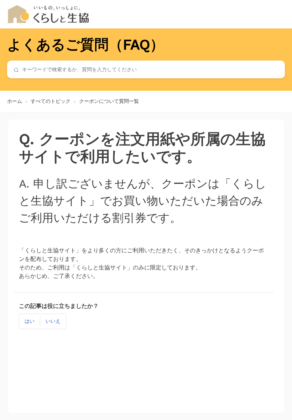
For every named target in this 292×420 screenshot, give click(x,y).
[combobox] (146, 69)
